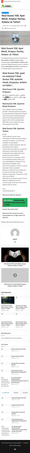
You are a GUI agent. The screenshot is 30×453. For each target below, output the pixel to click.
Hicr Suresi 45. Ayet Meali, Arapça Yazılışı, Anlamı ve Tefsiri (22, 323)
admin (15, 239)
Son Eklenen (5, 392)
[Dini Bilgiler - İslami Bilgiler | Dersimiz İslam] (7, 6)
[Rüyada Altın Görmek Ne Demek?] (5, 366)
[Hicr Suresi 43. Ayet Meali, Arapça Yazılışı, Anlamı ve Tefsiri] (22, 300)
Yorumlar (25, 392)
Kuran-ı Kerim (5, 12)
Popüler (16, 392)
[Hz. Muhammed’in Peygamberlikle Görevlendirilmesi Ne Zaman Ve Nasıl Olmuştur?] (5, 382)
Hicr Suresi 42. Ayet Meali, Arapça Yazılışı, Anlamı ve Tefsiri (7, 307)
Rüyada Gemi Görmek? (17, 356)
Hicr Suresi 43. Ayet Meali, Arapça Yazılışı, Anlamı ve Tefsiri (22, 307)
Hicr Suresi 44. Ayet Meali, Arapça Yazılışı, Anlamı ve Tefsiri (7, 323)
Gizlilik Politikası (17, 445)
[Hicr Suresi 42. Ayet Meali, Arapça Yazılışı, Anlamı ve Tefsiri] (7, 300)
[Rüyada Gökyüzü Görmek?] (5, 351)
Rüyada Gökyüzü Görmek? (18, 349)
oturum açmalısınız (17, 338)
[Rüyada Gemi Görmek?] (5, 358)
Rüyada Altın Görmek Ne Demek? (12, 1)
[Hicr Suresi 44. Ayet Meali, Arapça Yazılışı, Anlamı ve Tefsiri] (7, 316)
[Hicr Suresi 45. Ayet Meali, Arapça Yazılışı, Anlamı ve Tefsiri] (22, 316)
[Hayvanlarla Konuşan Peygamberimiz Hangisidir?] (5, 373)
